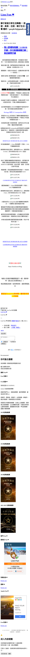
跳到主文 (3, 19)
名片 (5, 40)
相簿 (5, 36)
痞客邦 (14, 321)
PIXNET (8, 630)
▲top (2, 330)
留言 (17, 321)
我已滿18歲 (4, 653)
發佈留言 (3, 343)
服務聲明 (18, 632)
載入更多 (3, 333)
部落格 (6, 38)
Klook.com (4, 580)
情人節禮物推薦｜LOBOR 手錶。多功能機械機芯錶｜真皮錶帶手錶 (16, 50)
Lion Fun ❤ (7, 14)
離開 (9, 653)
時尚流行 (13, 325)
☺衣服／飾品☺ (15, 327)
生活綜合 (14, 33)
